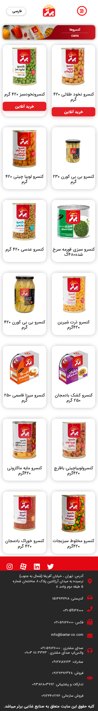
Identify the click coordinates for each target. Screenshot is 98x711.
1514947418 (60, 598)
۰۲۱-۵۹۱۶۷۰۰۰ (73, 610)
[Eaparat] (23, 567)
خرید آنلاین (73, 112)
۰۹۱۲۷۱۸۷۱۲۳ (61, 662)
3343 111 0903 (35, 653)
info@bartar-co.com (67, 635)
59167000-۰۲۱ (64, 622)
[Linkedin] (37, 567)
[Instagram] (9, 567)
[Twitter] (50, 567)
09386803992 (43, 684)
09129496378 (62, 673)
